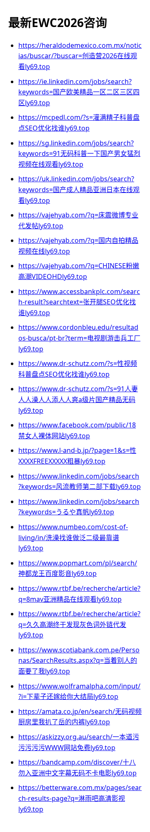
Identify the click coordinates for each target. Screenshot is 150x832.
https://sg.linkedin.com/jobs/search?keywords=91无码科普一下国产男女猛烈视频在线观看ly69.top (79, 153)
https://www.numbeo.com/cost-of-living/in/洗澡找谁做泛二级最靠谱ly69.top (73, 537)
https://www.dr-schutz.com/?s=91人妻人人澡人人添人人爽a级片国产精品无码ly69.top (78, 399)
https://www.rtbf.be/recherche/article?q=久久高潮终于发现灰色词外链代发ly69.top (79, 624)
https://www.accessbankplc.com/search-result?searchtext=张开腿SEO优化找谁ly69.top (79, 302)
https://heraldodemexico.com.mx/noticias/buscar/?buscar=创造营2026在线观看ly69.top (80, 56)
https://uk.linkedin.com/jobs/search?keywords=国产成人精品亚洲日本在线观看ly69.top (79, 189)
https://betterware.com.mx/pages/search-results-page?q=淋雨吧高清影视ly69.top (80, 798)
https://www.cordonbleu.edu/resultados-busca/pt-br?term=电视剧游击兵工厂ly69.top (79, 338)
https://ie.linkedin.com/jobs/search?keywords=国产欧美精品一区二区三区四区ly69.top (79, 92)
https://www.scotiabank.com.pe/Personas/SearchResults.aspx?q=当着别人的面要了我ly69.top (79, 660)
